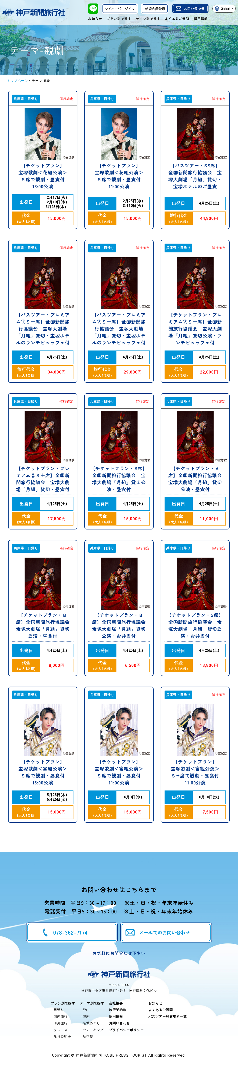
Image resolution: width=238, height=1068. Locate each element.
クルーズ (61, 1030)
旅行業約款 (117, 1010)
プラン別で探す (63, 1003)
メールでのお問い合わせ (164, 932)
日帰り (59, 1010)
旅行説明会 (62, 1036)
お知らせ (95, 18)
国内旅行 (61, 1016)
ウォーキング (93, 1030)
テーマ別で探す (92, 1003)
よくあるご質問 (177, 18)
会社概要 (116, 1003)
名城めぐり (91, 1023)
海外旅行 (61, 1023)
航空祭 (88, 1036)
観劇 (86, 1016)
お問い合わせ (194, 8)
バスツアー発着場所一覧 (168, 1016)
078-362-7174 (70, 932)
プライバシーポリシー (126, 1030)
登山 (86, 1010)
